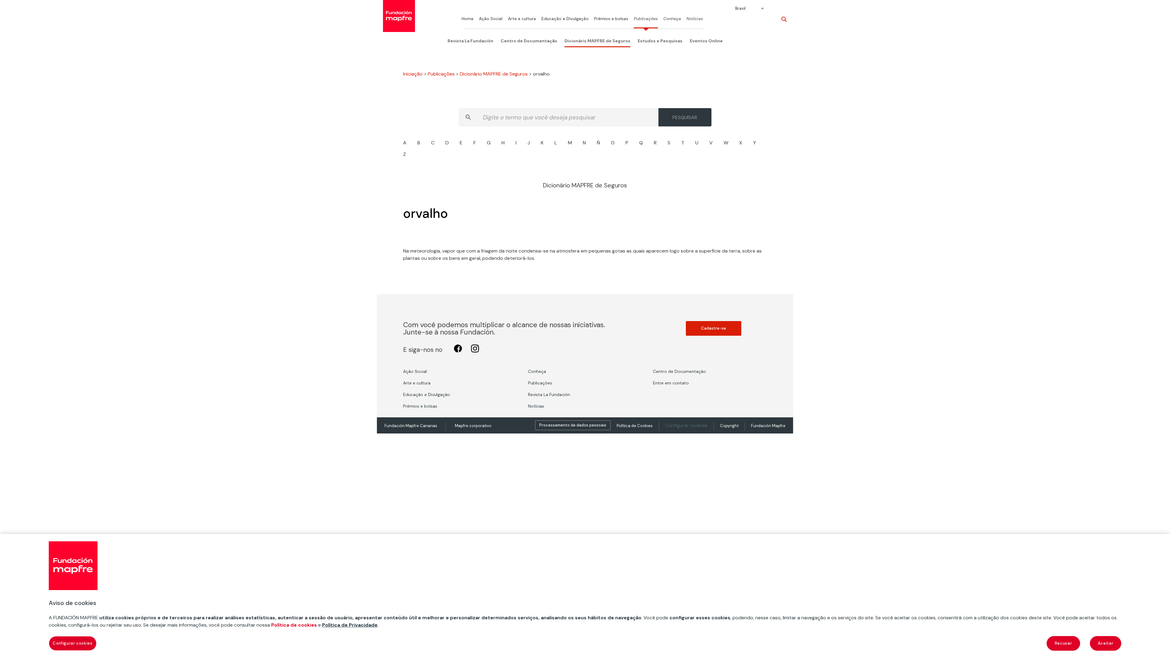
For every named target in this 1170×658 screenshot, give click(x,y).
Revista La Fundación (470, 41)
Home (467, 18)
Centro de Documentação (529, 41)
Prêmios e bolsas (611, 18)
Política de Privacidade (350, 625)
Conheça (672, 18)
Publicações (646, 18)
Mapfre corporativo (473, 425)
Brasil (740, 8)
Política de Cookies (635, 425)
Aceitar (1106, 643)
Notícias (694, 18)
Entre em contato (671, 383)
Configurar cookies (686, 425)
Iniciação (413, 74)
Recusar (1063, 643)
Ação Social (490, 18)
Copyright (729, 425)
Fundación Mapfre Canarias (411, 425)
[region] (585, 596)
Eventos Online (706, 41)
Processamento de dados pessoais (572, 425)
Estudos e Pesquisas (660, 41)
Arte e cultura (522, 18)
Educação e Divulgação (565, 18)
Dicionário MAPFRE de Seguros (597, 41)
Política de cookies (294, 625)
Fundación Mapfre (768, 425)
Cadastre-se (713, 328)
